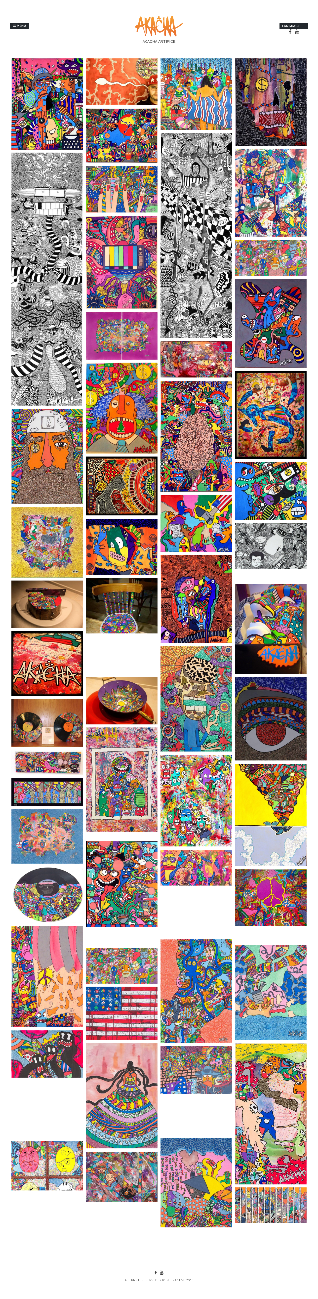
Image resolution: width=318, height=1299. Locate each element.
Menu (21, 26)
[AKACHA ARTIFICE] (159, 36)
